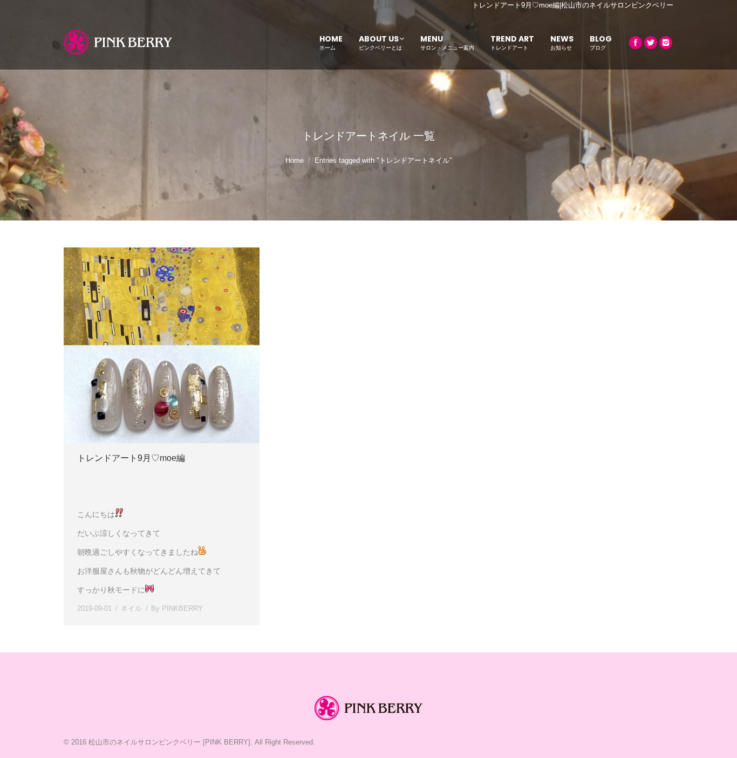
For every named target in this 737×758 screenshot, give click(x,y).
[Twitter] (650, 42)
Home (294, 160)
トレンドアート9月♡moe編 (131, 458)
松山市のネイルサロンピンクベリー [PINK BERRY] (169, 742)
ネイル (131, 608)
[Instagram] (665, 42)
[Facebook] (635, 42)
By (177, 608)
